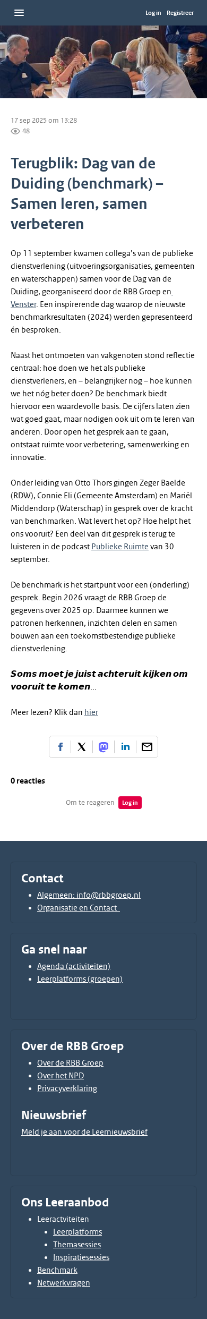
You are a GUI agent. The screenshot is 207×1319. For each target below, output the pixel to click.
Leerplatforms (77, 1232)
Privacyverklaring (67, 1088)
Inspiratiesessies (81, 1257)
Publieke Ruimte (120, 546)
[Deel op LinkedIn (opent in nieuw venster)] (125, 747)
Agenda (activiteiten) (73, 966)
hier (91, 712)
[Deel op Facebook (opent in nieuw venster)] (60, 747)
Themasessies (77, 1244)
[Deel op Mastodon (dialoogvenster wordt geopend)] (103, 747)
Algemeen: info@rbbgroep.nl (89, 895)
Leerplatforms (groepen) (80, 979)
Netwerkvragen (63, 1283)
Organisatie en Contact (78, 908)
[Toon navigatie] (19, 12)
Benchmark (57, 1270)
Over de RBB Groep (70, 1063)
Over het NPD (60, 1075)
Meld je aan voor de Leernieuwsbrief (84, 1132)
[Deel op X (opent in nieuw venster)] (81, 747)
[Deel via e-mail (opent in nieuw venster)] (147, 747)
